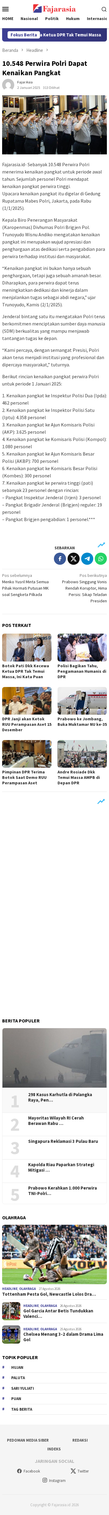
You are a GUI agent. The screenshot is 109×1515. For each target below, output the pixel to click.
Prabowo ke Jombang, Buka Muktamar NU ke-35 (82, 721)
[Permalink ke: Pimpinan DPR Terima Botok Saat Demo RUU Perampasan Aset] (26, 754)
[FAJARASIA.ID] (54, 8)
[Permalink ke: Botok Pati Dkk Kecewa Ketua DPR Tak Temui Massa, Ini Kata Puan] (26, 647)
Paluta (18, 1377)
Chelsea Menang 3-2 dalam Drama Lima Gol (63, 1337)
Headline (10, 1289)
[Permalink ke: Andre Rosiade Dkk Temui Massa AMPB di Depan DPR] (82, 754)
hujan (17, 1367)
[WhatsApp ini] (101, 559)
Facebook (32, 1471)
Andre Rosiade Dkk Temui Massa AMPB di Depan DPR (79, 777)
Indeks (54, 1449)
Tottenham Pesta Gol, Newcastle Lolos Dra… (49, 1294)
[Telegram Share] (87, 559)
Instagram (57, 1480)
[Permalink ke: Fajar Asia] (8, 84)
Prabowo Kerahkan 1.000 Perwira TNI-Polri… (62, 1190)
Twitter (83, 1471)
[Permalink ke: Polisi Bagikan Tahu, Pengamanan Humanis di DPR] (82, 647)
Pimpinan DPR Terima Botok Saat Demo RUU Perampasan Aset (24, 777)
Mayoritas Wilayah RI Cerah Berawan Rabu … (56, 1120)
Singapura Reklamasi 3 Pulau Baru (63, 1141)
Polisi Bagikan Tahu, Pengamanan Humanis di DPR (82, 671)
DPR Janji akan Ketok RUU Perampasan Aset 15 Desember (26, 724)
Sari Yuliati (22, 1388)
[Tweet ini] (74, 559)
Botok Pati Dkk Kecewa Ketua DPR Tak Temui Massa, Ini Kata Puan (25, 671)
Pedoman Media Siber (28, 1440)
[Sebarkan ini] (60, 559)
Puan (16, 1398)
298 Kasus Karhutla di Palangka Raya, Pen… (60, 1097)
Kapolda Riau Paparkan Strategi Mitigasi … (61, 1167)
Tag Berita (21, 1409)
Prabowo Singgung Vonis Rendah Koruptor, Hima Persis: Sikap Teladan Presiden (84, 588)
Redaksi (80, 1440)
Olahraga (27, 1289)
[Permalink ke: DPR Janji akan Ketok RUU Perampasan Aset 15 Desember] (26, 701)
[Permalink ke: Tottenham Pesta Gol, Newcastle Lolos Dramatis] (54, 1254)
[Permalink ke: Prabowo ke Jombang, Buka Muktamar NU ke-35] (82, 701)
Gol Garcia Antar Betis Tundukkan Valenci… (58, 1313)
